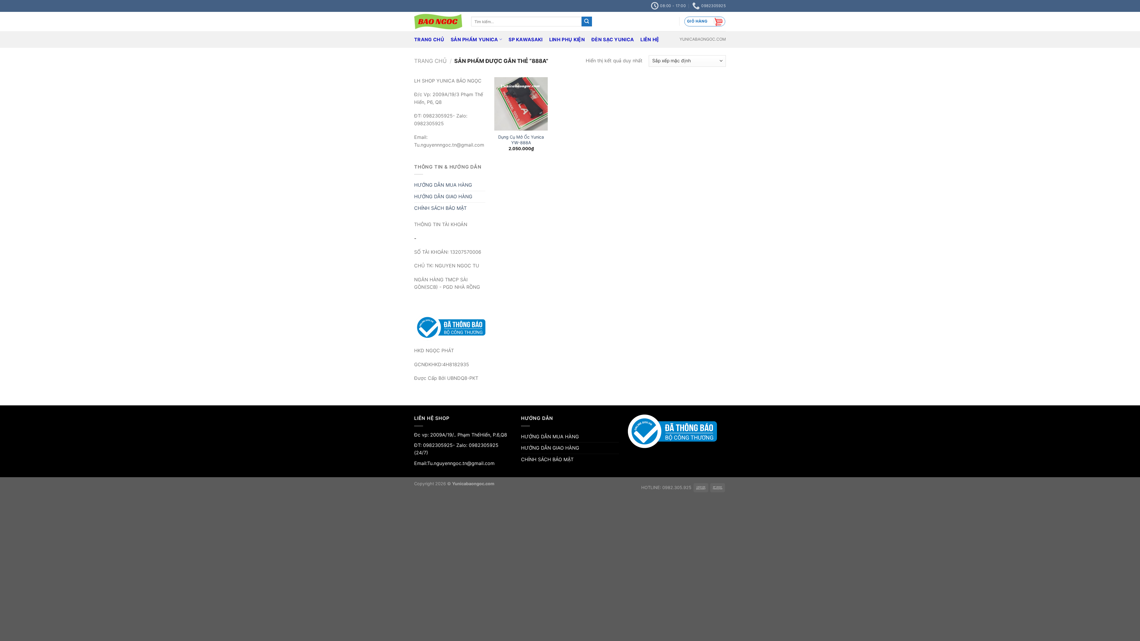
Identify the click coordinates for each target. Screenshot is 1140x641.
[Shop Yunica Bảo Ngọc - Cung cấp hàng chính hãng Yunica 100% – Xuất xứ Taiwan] (438, 21)
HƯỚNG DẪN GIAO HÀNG (443, 196)
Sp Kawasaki (526, 39)
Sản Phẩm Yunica (474, 39)
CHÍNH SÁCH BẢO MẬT (440, 208)
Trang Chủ (429, 39)
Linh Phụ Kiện (567, 39)
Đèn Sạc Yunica (612, 39)
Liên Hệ (649, 39)
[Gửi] (587, 22)
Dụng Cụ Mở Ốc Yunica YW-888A (521, 139)
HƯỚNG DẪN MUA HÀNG (443, 185)
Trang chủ (430, 61)
